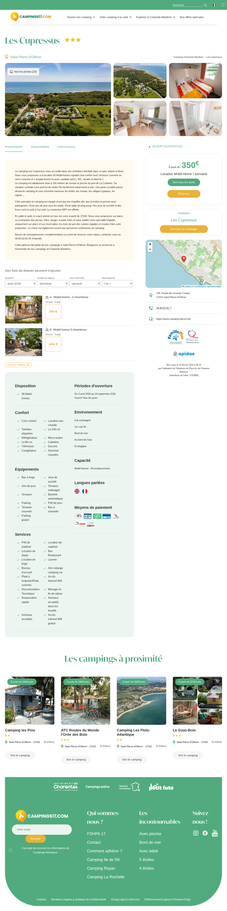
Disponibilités (40, 146)
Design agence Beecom (125, 899)
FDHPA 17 (96, 833)
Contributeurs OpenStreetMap (207, 286)
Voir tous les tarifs (184, 182)
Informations (66, 146)
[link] (223, 4)
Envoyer (36, 838)
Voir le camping (20, 755)
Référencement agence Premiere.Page (168, 899)
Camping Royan (101, 868)
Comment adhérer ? (104, 851)
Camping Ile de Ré (103, 859)
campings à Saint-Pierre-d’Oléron (67, 245)
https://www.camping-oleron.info (173, 318)
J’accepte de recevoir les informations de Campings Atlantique (45, 850)
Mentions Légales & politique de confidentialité (78, 899)
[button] (214, 4)
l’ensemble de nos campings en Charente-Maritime (42, 249)
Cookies (41, 899)
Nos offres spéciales (192, 17)
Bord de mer (150, 842)
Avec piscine (150, 833)
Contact (94, 842)
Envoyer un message (184, 229)
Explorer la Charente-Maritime (154, 17)
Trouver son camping (79, 17)
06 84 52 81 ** (164, 307)
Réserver (184, 193)
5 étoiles (146, 859)
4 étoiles (146, 868)
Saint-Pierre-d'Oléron (25, 57)
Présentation (14, 146)
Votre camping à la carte (114, 17)
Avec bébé (148, 851)
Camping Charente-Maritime (189, 57)
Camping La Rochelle (105, 877)
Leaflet (187, 286)
